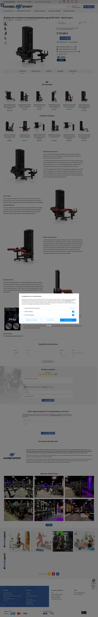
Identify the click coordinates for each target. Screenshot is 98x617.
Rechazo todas (50, 320)
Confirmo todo (68, 320)
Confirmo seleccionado (31, 320)
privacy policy (68, 300)
